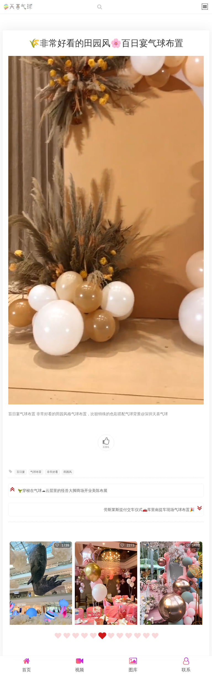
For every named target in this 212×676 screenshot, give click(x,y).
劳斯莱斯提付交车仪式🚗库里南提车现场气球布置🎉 (149, 509)
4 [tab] (84, 639)
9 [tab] (128, 639)
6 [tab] (102, 639)
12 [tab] (155, 639)
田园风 (67, 471)
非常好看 (52, 471)
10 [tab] (137, 639)
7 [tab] (111, 639)
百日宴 (21, 471)
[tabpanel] (41, 583)
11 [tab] (146, 639)
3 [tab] (75, 639)
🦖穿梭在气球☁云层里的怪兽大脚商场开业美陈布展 (62, 490)
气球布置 (35, 471)
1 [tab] (58, 639)
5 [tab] (93, 639)
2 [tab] (66, 639)
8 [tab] (119, 639)
